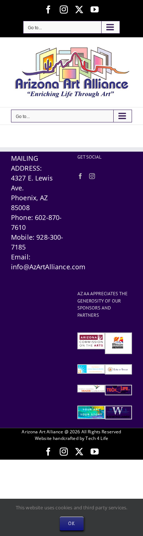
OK (71, 523)
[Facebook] (80, 176)
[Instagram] (92, 176)
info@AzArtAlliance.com (48, 266)
